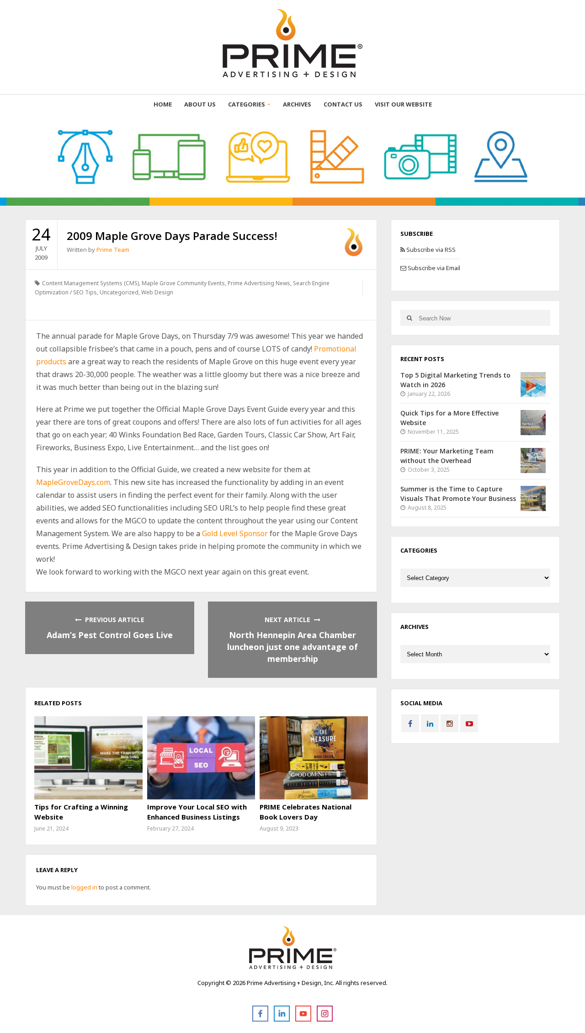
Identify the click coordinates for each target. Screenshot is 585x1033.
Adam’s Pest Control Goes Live (110, 634)
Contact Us (343, 104)
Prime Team (112, 249)
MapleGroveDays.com (73, 482)
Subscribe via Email (433, 268)
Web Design (157, 292)
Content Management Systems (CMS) (90, 283)
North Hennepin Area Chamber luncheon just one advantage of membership (292, 646)
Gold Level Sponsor (235, 533)
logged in (84, 887)
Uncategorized (119, 292)
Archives (297, 104)
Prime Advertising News (259, 283)
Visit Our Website (403, 104)
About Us (200, 104)
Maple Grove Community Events (183, 283)
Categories (246, 104)
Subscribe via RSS (430, 249)
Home (163, 104)
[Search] (409, 318)
